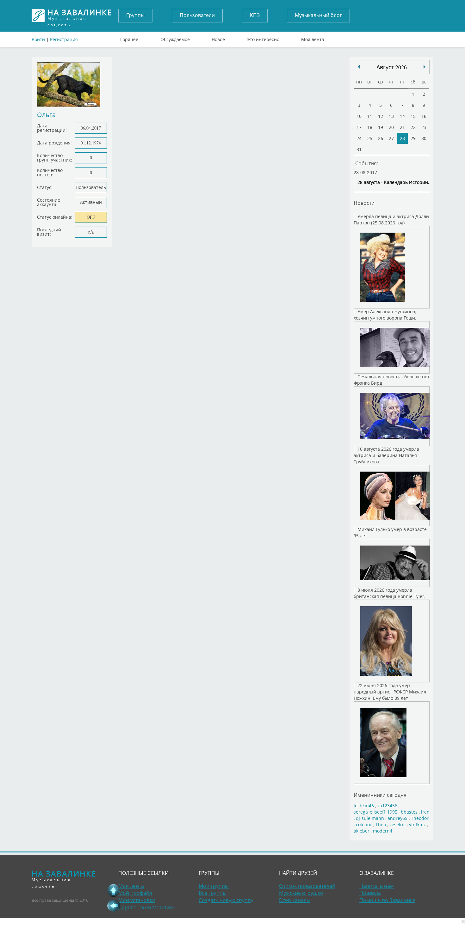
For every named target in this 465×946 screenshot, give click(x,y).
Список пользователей (307, 885)
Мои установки (136, 900)
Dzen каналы (294, 900)
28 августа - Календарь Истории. (393, 182)
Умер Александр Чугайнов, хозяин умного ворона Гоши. (385, 314)
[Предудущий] (424, 66)
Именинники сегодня (380, 794)
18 (369, 127)
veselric (397, 824)
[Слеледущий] (359, 66)
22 (413, 127)
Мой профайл (135, 892)
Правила (370, 892)
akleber (361, 831)
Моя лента (312, 38)
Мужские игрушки (301, 892)
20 (391, 127)
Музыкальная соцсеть (79, 15)
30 (423, 138)
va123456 (387, 806)
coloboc (364, 824)
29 (413, 138)
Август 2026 (391, 67)
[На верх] (113, 890)
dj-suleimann (370, 818)
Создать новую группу (226, 900)
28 (402, 138)
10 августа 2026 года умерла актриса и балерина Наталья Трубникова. (386, 455)
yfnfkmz (417, 824)
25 (369, 138)
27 (391, 138)
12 (380, 116)
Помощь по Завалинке (387, 900)
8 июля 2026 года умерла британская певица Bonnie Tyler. (389, 593)
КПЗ (255, 15)
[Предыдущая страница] (113, 905)
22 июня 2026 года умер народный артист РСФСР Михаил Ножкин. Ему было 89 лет (390, 691)
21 (402, 127)
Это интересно (263, 38)
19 (380, 127)
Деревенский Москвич (146, 907)
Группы (135, 15)
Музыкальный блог (318, 15)
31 (359, 149)
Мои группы (214, 885)
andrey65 (397, 818)
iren (425, 812)
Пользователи (197, 15)
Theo (380, 824)
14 (402, 116)
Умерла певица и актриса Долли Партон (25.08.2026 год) (391, 219)
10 (359, 116)
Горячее (129, 38)
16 (423, 116)
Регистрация (64, 39)
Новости (364, 202)
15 (413, 116)
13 (391, 116)
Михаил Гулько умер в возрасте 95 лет (390, 532)
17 (359, 127)
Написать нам (376, 885)
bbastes (409, 812)
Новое (218, 38)
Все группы (212, 892)
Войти (38, 39)
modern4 (382, 831)
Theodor (420, 818)
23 (423, 127)
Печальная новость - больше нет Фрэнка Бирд (392, 380)
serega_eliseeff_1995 (375, 812)
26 (380, 138)
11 (369, 116)
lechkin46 (364, 806)
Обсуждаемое (175, 38)
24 (359, 138)
